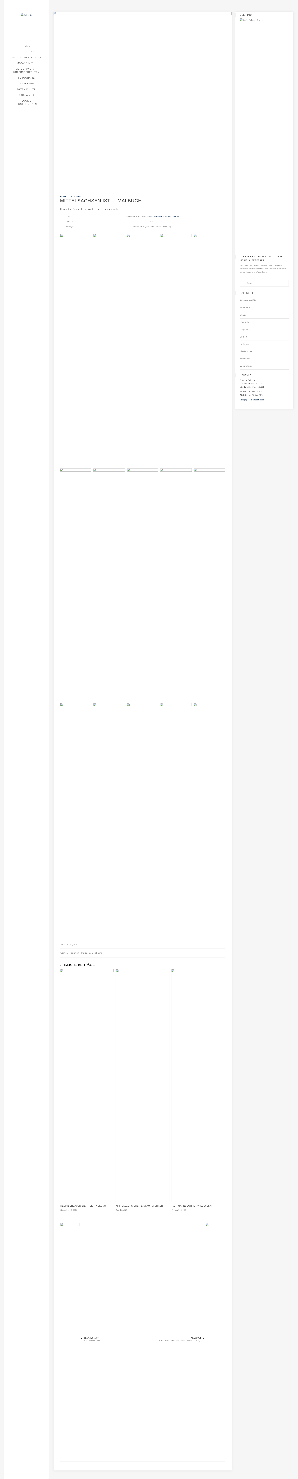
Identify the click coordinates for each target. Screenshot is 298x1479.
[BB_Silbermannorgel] (209, 819)
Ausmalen (245, 307)
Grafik (243, 315)
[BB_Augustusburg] (109, 249)
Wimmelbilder (246, 366)
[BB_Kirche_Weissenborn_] (109, 585)
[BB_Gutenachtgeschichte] (75, 585)
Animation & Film (248, 300)
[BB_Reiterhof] (109, 819)
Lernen (243, 336)
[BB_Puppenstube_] (209, 585)
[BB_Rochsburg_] (142, 819)
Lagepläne (245, 329)
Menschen (245, 358)
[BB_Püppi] (75, 819)
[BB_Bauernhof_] (142, 350)
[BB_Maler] (142, 585)
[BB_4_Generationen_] (75, 249)
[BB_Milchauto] (176, 585)
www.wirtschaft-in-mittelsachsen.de (164, 216)
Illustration (245, 322)
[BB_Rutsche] (176, 819)
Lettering (244, 344)
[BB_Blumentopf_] (209, 350)
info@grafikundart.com (252, 400)
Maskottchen (246, 351)
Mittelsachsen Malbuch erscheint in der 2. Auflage (180, 1340)
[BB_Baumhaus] (176, 350)
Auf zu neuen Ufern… (93, 1340)
